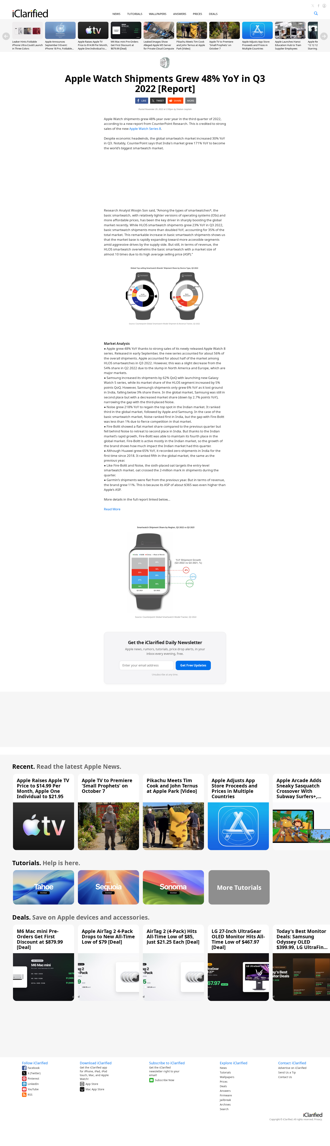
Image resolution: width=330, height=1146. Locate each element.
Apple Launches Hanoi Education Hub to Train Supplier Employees (288, 45)
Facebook (34, 1068)
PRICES (197, 14)
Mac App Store (95, 1089)
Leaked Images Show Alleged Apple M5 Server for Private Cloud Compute (159, 45)
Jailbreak (225, 1100)
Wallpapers (227, 1077)
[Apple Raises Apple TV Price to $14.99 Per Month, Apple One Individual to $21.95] (93, 38)
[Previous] (6, 36)
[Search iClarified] (316, 13)
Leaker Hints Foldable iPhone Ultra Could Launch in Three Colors (27, 45)
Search (224, 1109)
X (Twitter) (34, 1073)
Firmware (226, 1095)
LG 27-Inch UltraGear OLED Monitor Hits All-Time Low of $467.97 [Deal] (238, 939)
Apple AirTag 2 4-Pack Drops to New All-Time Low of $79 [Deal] (108, 936)
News (223, 1068)
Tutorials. (26, 863)
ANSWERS (179, 14)
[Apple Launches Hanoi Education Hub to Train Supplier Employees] (290, 38)
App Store (92, 1084)
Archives (225, 1104)
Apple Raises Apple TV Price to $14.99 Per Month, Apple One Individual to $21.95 (93, 47)
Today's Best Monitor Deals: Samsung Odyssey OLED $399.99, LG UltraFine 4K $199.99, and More (302, 942)
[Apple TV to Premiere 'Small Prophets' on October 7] (224, 38)
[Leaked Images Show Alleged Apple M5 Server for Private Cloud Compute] (159, 38)
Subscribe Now (164, 1080)
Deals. (21, 917)
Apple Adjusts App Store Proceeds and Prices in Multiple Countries (255, 45)
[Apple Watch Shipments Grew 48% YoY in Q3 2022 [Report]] (165, 296)
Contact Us (285, 1077)
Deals (223, 1086)
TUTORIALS (134, 14)
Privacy (318, 1119)
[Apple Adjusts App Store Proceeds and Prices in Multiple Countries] (257, 38)
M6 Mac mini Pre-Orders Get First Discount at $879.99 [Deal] (124, 45)
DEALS (213, 14)
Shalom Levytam (184, 109)
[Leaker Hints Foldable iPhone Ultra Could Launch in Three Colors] (27, 38)
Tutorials (225, 1072)
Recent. (23, 766)
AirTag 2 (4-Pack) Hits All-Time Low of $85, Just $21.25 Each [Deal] (173, 936)
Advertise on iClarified (292, 1068)
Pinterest (33, 1078)
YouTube (33, 1089)
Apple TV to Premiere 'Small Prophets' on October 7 (221, 45)
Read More (112, 509)
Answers (225, 1091)
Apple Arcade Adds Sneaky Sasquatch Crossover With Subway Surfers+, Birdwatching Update (302, 791)
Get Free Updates (193, 665)
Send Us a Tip (287, 1072)
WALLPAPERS (157, 14)
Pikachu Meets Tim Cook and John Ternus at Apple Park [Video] (190, 45)
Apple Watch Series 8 (145, 128)
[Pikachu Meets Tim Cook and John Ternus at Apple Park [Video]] (191, 38)
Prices (223, 1081)
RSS (30, 1094)
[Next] (324, 36)
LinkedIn (33, 1084)
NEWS (116, 14)
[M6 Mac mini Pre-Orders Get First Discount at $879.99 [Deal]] (126, 38)
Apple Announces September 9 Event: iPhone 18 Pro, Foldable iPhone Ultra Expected (58, 47)
